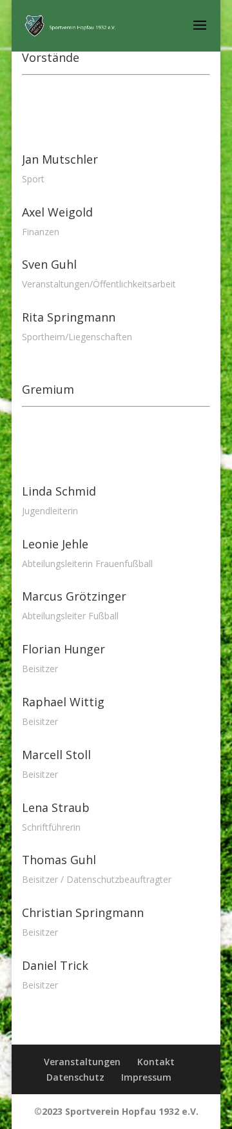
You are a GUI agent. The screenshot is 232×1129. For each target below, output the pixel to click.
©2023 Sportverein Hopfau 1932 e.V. (116, 1111)
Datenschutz (75, 1077)
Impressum (146, 1077)
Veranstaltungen (82, 1062)
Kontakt (156, 1062)
